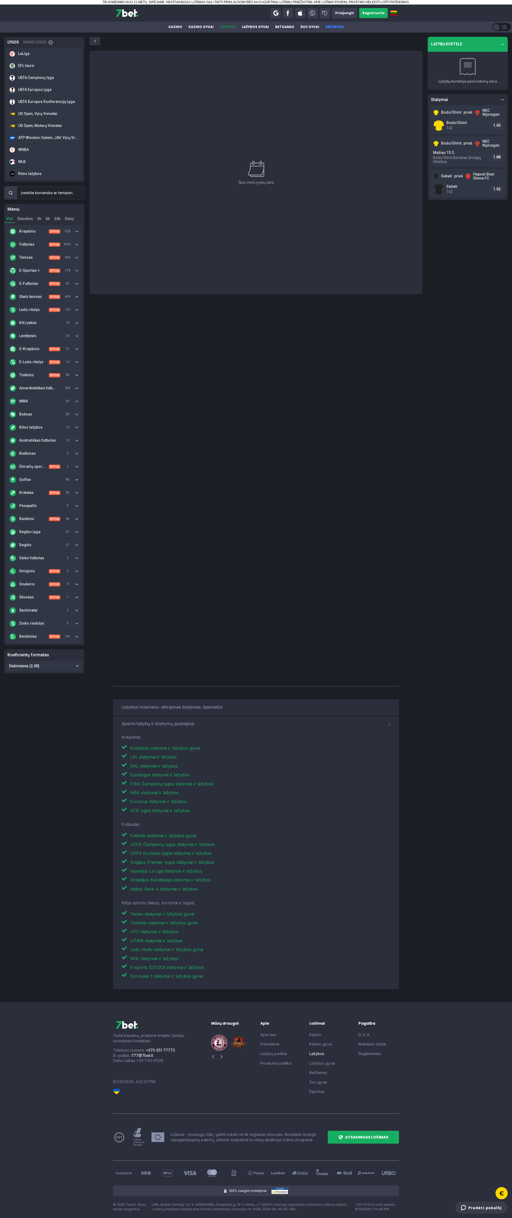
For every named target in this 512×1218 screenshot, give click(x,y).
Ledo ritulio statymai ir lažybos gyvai (166, 949)
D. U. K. (364, 1034)
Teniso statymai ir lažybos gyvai (162, 914)
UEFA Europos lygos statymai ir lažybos (170, 853)
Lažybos (227, 27)
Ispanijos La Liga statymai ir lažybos (166, 871)
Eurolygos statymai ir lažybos (160, 774)
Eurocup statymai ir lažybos (158, 801)
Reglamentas (369, 1053)
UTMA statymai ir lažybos (156, 940)
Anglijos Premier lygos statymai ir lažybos (172, 862)
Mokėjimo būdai (372, 1044)
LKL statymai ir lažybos (153, 757)
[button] (276, 13)
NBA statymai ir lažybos (154, 792)
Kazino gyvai (201, 27)
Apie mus (268, 1034)
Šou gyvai (310, 27)
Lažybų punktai (273, 1053)
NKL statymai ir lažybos (154, 766)
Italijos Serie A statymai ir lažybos (164, 889)
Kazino (175, 27)
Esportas (335, 27)
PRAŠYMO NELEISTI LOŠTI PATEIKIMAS (379, 2)
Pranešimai (269, 1044)
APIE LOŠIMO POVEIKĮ (330, 2)
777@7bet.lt (142, 1055)
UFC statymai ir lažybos (154, 931)
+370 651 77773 (160, 1050)
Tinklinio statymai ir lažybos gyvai (164, 922)
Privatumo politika (275, 1063)
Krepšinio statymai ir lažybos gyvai (165, 748)
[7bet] (127, 13)
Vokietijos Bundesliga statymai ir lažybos (170, 879)
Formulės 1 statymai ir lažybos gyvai (166, 976)
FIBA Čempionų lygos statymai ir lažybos (171, 783)
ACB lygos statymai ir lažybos (160, 810)
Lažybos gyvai (255, 27)
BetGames (284, 27)
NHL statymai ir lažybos (154, 958)
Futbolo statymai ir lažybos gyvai (163, 835)
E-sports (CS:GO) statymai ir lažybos (167, 967)
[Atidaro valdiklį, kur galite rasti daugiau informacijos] (481, 1207)
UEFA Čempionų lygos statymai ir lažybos (172, 844)
